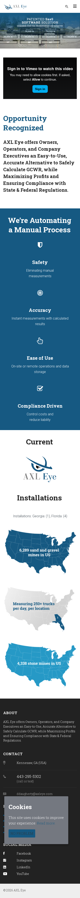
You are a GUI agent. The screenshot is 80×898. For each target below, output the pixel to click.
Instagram (24, 860)
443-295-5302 (29, 776)
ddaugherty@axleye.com (34, 794)
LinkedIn (23, 867)
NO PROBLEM (21, 833)
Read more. (46, 823)
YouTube (23, 874)
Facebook (24, 853)
